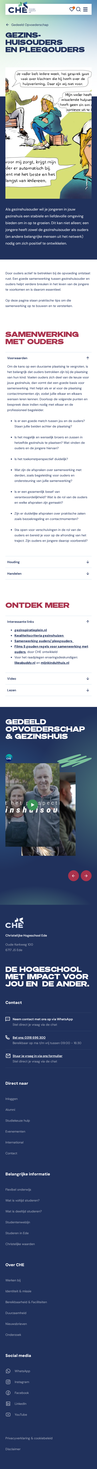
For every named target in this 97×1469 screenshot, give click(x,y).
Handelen (14, 573)
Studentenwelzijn (17, 1222)
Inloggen (11, 1099)
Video (11, 679)
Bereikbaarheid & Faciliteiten (26, 1302)
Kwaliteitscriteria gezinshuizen (39, 635)
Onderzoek (13, 1335)
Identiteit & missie (18, 1291)
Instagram (22, 1382)
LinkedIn (20, 1404)
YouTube (21, 1415)
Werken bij (13, 1280)
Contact (11, 1153)
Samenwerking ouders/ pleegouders (44, 641)
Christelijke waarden (20, 1244)
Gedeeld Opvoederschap (29, 25)
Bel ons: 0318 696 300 (29, 1037)
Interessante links (20, 622)
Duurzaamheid (15, 1313)
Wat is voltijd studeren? (22, 1200)
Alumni (10, 1110)
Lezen (11, 690)
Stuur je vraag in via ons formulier (37, 1056)
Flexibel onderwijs (18, 1189)
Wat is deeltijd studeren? (23, 1211)
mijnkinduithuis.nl (55, 663)
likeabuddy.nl (24, 663)
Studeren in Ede (17, 1233)
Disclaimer (13, 1449)
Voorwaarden (17, 358)
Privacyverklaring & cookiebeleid (29, 1438)
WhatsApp (22, 1371)
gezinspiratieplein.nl (30, 630)
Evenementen (15, 1131)
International (14, 1142)
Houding (13, 562)
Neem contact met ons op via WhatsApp (43, 1019)
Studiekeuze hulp (17, 1120)
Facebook (22, 1393)
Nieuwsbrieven (16, 1324)
